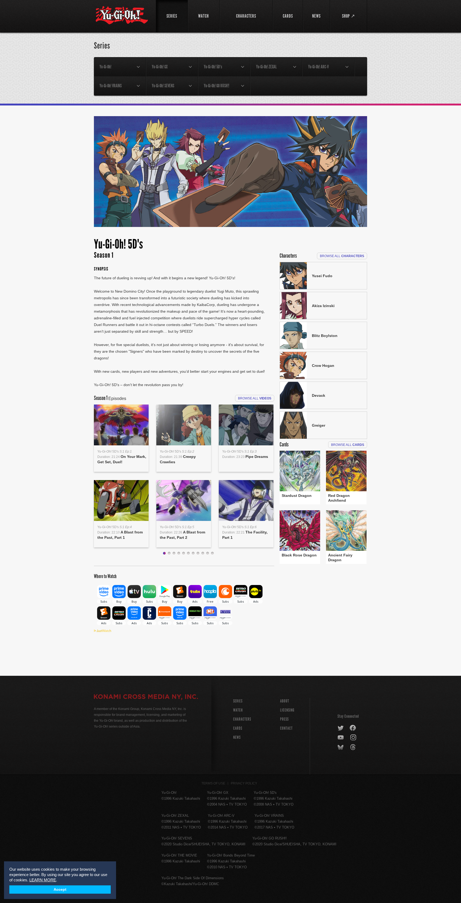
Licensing (287, 710)
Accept (60, 890)
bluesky (341, 747)
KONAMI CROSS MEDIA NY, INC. (146, 697)
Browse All (254, 398)
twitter (340, 728)
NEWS (237, 737)
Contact (286, 728)
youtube (341, 738)
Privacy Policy (244, 783)
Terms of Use (213, 783)
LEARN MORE (42, 880)
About (284, 701)
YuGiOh (122, 15)
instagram (353, 738)
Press (284, 719)
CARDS (237, 728)
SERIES (238, 701)
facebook (353, 728)
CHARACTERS (242, 719)
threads (353, 747)
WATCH (238, 710)
